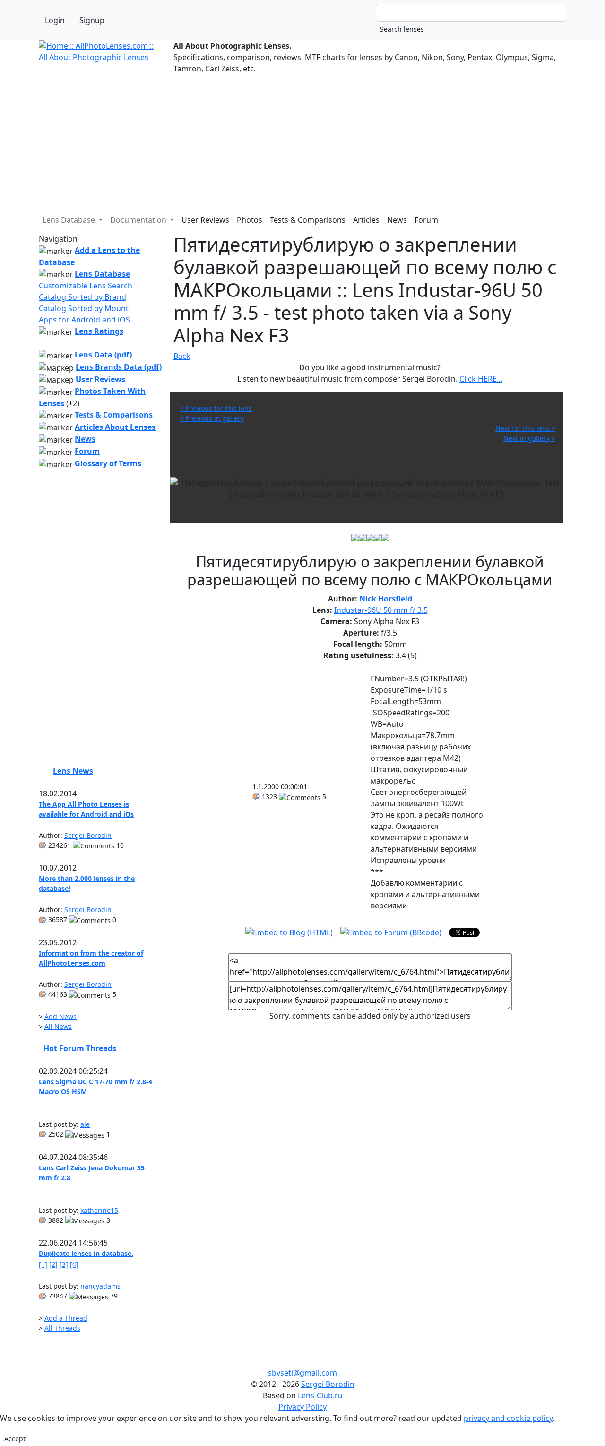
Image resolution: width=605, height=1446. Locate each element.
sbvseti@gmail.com (302, 1373)
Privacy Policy (302, 1407)
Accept (15, 1438)
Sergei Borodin (88, 835)
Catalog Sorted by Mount (84, 308)
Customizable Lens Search (85, 285)
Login (55, 20)
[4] (74, 1264)
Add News (60, 1016)
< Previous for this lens (216, 408)
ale (85, 1124)
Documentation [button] (139, 220)
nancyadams (100, 1285)
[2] (53, 1264)
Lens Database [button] (70, 220)
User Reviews (205, 220)
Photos (249, 220)
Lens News (73, 771)
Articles (366, 220)
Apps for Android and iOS (84, 319)
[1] (43, 1264)
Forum (426, 220)
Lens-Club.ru (320, 1395)
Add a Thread (65, 1318)
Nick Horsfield (385, 598)
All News (58, 1026)
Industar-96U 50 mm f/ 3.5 (381, 610)
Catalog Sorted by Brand (82, 297)
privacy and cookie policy (508, 1418)
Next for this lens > (525, 428)
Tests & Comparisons (308, 220)
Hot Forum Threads (79, 1048)
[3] (64, 1264)
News (397, 220)
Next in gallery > (529, 438)
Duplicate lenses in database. (86, 1253)
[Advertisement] (302, 140)
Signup (91, 20)
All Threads (62, 1328)
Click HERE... (480, 379)
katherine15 (99, 1210)
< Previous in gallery (212, 418)
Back (181, 356)
